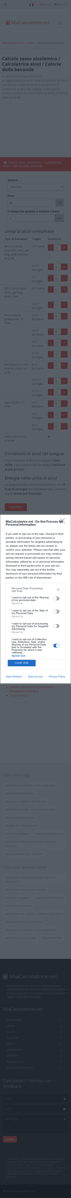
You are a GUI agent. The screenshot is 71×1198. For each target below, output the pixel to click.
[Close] (63, 521)
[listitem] (35, 589)
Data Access (35, 676)
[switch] (56, 598)
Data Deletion (14, 676)
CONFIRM (22, 663)
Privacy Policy (57, 676)
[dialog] (35, 599)
